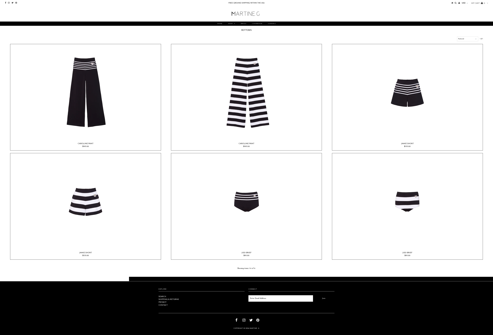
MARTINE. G (254, 328)
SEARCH (162, 297)
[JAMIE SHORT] (407, 92)
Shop (230, 23)
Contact (272, 23)
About (243, 23)
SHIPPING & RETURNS (169, 299)
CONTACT (163, 305)
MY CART (478, 3)
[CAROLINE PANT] (85, 92)
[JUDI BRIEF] (246, 201)
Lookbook (257, 23)
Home (219, 23)
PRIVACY (162, 302)
